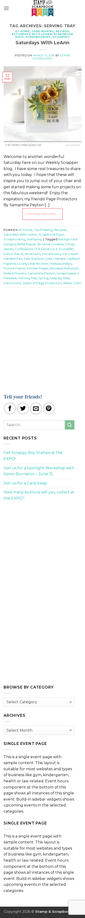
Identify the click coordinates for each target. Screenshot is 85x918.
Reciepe (56, 268)
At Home (22, 31)
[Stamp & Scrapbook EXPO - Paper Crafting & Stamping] (42, 8)
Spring (43, 278)
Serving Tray (27, 278)
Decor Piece (13, 254)
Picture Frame (14, 268)
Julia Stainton (34, 258)
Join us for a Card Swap (25, 483)
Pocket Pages (37, 268)
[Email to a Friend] (36, 408)
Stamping (61, 37)
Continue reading (42, 214)
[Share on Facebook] (10, 408)
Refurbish (71, 268)
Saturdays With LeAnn (32, 34)
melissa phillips (60, 263)
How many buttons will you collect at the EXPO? (39, 495)
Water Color (72, 283)
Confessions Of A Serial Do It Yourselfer (44, 249)
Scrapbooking (38, 37)
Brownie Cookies (51, 244)
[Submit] (69, 425)
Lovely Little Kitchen (32, 263)
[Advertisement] (42, 337)
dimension (33, 254)
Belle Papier (26, 244)
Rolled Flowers (15, 273)
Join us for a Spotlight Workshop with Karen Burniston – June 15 (39, 471)
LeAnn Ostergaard (51, 57)
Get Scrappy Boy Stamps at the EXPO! (33, 455)
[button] (6, 8)
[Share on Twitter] (23, 408)
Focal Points (51, 254)
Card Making (43, 31)
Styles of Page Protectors (42, 283)
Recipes (62, 31)
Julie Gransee (55, 258)
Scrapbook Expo (51, 234)
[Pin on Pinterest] (49, 408)
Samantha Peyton (41, 273)
